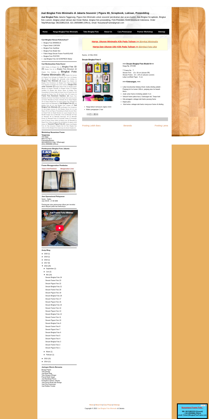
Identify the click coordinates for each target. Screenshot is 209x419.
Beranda (127, 125)
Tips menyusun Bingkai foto (55, 126)
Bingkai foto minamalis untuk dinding (63, 79)
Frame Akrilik (53, 92)
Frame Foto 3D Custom (68, 94)
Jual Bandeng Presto (49, 379)
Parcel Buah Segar (48, 377)
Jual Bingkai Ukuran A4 (65, 109)
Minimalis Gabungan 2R (61, 116)
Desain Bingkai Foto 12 (53, 314)
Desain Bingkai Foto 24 (53, 277)
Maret (48, 352)
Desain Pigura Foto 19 (53, 293)
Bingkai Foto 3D (69, 67)
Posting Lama (161, 125)
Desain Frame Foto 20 (53, 290)
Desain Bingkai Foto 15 (53, 305)
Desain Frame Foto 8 (52, 326)
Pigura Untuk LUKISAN (52, 45)
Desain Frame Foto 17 (53, 299)
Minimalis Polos (52, 118)
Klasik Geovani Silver (71, 111)
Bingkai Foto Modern (68, 81)
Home (45, 32)
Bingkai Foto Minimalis (50, 81)
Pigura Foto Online (47, 122)
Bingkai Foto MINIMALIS (52, 43)
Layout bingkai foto (69, 113)
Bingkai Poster (65, 88)
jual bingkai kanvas (49, 109)
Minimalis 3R (47, 116)
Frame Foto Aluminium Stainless (54, 96)
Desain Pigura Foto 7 (52, 329)
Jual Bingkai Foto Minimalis (107, 408)
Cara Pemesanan (125, 32)
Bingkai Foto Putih (64, 83)
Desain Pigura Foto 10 (53, 320)
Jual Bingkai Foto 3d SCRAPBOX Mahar (58, 59)
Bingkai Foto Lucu (64, 77)
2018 (46, 260)
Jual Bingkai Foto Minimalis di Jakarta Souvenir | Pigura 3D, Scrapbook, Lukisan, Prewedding (95, 13)
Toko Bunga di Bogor (49, 375)
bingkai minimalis (53, 88)
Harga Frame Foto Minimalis (49, 103)
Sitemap (161, 32)
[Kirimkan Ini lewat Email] (88, 114)
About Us (108, 32)
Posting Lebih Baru (91, 125)
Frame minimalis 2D (60, 99)
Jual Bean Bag (47, 373)
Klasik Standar (57, 113)
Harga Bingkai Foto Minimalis (65, 32)
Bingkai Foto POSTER (51, 56)
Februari (49, 355)
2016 (46, 266)
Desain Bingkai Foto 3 (53, 342)
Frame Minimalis (48, 99)
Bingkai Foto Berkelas (49, 72)
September (50, 268)
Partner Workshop (145, 32)
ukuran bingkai (70, 128)
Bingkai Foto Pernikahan (49, 83)
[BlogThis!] (90, 114)
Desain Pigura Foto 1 (52, 348)
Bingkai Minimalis (149, 41)
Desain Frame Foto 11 (53, 317)
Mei (47, 275)
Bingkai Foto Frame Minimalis (59, 73)
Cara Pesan (108, 405)
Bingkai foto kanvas (71, 75)
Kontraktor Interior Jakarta (51, 381)
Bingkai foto (55, 67)
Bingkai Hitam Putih (60, 86)
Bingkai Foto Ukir (148, 47)
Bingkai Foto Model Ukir (52, 51)
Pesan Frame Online (52, 120)
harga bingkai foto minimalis (67, 101)
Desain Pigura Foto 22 (53, 283)
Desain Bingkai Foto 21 (53, 286)
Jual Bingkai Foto (65, 103)
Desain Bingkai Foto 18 (53, 296)
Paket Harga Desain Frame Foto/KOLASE (58, 53)
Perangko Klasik (64, 118)
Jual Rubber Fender (48, 386)
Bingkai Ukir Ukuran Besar (58, 90)
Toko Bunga (46, 371)
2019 (46, 257)
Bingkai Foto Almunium (65, 69)
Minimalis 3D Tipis (72, 114)
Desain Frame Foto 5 (52, 336)
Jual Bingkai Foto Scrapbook (68, 107)
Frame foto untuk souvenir (69, 98)
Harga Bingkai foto (51, 101)
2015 (46, 358)
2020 (46, 254)
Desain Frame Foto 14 (53, 308)
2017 (46, 263)
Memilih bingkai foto (47, 114)
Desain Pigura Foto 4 (52, 339)
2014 (46, 361)
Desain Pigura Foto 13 (53, 311)
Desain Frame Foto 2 (52, 345)
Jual (49, 384)
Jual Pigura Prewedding (56, 111)
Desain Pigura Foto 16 (53, 302)
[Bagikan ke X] (92, 114)
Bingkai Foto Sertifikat (51, 48)
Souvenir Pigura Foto (55, 124)
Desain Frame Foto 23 (53, 280)
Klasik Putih (47, 113)
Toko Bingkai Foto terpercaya (55, 128)
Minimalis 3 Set (59, 114)
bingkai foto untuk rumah (59, 84)
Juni (47, 272)
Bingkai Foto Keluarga (50, 77)
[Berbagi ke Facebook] (95, 114)
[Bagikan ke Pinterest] (97, 114)
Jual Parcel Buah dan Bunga (52, 382)
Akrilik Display (45, 67)
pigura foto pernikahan (61, 122)
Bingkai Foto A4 (49, 69)
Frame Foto (63, 92)
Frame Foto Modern (54, 98)
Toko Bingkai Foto (91, 32)
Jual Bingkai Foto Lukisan (63, 105)
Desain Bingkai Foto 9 (53, 323)
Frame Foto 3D (53, 94)
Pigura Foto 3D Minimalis (68, 120)
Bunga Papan (46, 370)
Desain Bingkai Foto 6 (53, 332)
